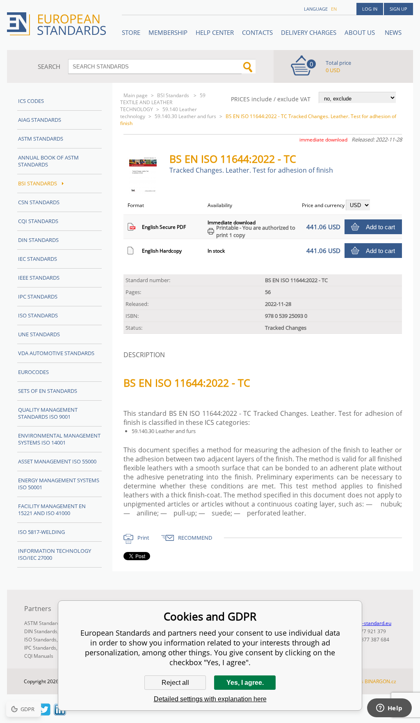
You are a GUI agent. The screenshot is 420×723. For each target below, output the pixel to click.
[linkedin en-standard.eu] (60, 713)
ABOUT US (361, 32)
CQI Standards (38, 221)
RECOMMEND (195, 537)
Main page (135, 95)
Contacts (257, 32)
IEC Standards (37, 258)
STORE (131, 32)
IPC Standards (37, 296)
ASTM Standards (40, 138)
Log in (369, 9)
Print (143, 537)
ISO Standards (38, 315)
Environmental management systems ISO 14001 (59, 439)
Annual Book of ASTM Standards (48, 161)
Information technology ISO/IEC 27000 (54, 554)
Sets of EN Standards (47, 391)
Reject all (175, 682)
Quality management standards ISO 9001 (48, 413)
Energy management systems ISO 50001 (58, 484)
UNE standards (39, 334)
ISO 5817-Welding (41, 532)
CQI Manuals (38, 655)
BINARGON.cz (380, 681)
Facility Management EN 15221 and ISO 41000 (52, 509)
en (334, 9)
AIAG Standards (39, 119)
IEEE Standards (38, 277)
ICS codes (31, 101)
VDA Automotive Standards (56, 353)
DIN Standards (38, 240)
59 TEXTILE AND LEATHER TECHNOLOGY (162, 102)
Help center (215, 32)
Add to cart (380, 227)
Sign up (398, 9)
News (393, 32)
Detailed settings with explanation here (210, 699)
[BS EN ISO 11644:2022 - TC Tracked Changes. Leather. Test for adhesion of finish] (146, 191)
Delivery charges (308, 32)
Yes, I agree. (245, 682)
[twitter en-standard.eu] (44, 713)
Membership (167, 32)
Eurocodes (33, 372)
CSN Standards (38, 202)
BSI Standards (173, 95)
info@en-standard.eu (367, 623)
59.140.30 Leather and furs (185, 116)
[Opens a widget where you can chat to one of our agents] (389, 708)
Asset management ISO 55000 (57, 461)
